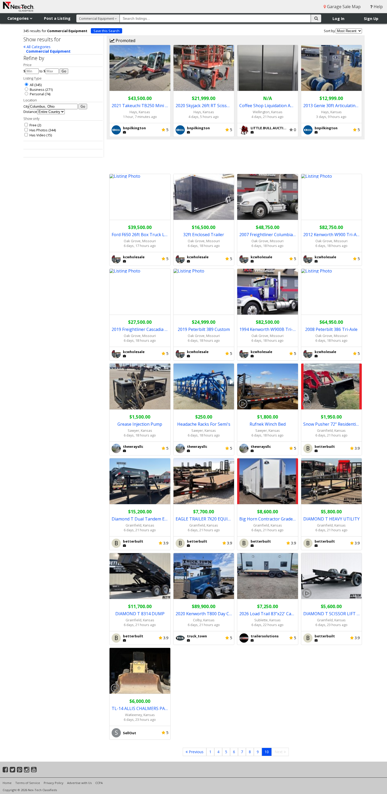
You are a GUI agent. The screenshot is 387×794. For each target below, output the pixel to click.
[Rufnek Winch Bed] (267, 387)
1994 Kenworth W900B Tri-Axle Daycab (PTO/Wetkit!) (267, 329)
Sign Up (371, 18)
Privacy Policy (53, 783)
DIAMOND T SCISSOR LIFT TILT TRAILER (331, 614)
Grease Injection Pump (139, 424)
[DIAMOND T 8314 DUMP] (140, 576)
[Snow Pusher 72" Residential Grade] (331, 387)
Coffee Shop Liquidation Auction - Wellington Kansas (267, 105)
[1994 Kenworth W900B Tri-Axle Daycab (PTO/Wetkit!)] (267, 292)
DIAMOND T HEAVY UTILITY (331, 519)
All (31, 84)
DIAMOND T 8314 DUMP (140, 614)
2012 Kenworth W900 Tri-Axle (331, 234)
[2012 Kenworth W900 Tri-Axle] (331, 197)
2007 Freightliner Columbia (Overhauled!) (267, 234)
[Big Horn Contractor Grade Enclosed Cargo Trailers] (267, 481)
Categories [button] (18, 18)
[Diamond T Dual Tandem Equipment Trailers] (140, 481)
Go (64, 71)
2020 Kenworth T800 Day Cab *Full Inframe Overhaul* (204, 614)
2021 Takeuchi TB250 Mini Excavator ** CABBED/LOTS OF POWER (140, 105)
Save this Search (106, 30)
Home (7, 783)
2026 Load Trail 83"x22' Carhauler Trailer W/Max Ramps (267, 614)
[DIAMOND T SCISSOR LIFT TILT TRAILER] (331, 576)
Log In (338, 18)
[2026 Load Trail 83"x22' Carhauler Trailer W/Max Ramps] (267, 576)
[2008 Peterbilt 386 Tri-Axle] (331, 292)
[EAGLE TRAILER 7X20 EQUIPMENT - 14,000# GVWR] (203, 481)
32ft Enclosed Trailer (203, 234)
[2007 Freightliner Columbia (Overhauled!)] (267, 197)
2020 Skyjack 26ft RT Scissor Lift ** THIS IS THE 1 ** (204, 105)
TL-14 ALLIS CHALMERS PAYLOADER (140, 708)
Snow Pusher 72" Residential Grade (331, 424)
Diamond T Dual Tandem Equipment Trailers (140, 519)
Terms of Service (27, 783)
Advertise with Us (79, 783)
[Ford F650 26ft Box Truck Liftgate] (140, 197)
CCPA (99, 783)
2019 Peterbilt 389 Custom (204, 329)
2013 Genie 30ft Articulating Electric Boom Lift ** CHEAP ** (331, 105)
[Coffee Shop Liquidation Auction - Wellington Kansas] (267, 68)
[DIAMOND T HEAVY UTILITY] (331, 481)
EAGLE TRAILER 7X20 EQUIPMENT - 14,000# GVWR (204, 519)
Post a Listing (57, 18)
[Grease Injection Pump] (140, 387)
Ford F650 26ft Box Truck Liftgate (140, 234)
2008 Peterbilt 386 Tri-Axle (331, 329)
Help (378, 6)
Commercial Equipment (48, 51)
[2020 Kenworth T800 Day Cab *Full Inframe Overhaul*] (203, 576)
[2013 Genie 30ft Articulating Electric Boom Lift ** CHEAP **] (331, 68)
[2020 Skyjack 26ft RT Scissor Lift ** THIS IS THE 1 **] (203, 68)
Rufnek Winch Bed (268, 424)
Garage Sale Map (343, 6)
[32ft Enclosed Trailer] (203, 197)
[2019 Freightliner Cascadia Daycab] (140, 292)
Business (36, 89)
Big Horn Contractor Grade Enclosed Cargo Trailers (267, 519)
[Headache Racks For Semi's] (203, 387)
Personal (36, 94)
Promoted (125, 40)
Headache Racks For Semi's (203, 424)
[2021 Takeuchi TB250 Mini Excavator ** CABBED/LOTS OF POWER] (140, 68)
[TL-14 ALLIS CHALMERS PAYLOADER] (140, 671)
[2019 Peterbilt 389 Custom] (203, 292)
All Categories (38, 46)
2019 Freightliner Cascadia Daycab (140, 329)
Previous (196, 751)
